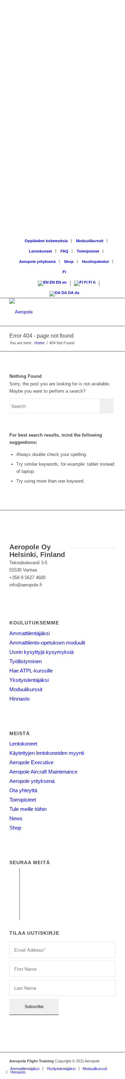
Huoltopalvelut (95, 261)
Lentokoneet (40, 251)
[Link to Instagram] (14, 894)
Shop (69, 261)
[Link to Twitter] (14, 915)
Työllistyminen (25, 661)
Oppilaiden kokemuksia (46, 241)
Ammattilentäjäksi (29, 633)
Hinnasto (19, 699)
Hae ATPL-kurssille (31, 671)
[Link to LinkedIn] (14, 904)
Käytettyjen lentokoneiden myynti (46, 753)
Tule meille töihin (28, 809)
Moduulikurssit (89, 241)
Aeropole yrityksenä (37, 261)
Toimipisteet (88, 251)
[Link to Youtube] (14, 884)
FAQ (64, 251)
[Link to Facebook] (14, 873)
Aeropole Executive (31, 762)
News (16, 818)
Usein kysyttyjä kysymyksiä (41, 652)
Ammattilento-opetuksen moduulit (47, 643)
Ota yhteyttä (23, 790)
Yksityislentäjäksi (29, 680)
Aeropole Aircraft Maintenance (43, 772)
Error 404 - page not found (41, 336)
